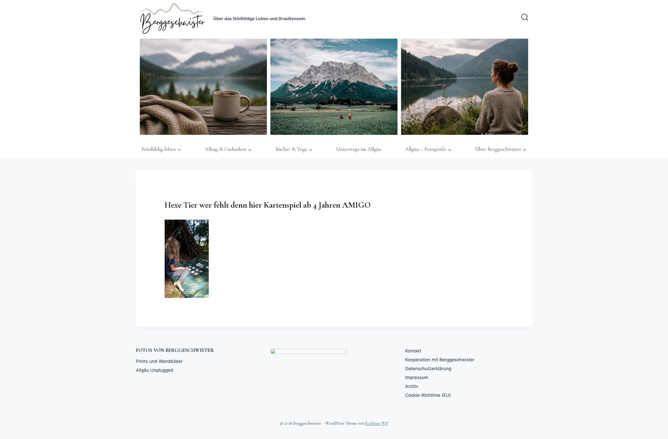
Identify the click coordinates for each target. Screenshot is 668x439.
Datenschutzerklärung (428, 368)
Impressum (416, 377)
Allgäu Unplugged (154, 370)
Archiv (411, 386)
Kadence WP (376, 423)
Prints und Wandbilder (159, 361)
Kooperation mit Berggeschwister (439, 359)
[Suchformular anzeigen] (524, 17)
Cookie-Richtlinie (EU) (428, 395)
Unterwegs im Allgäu (358, 149)
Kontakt (413, 350)
